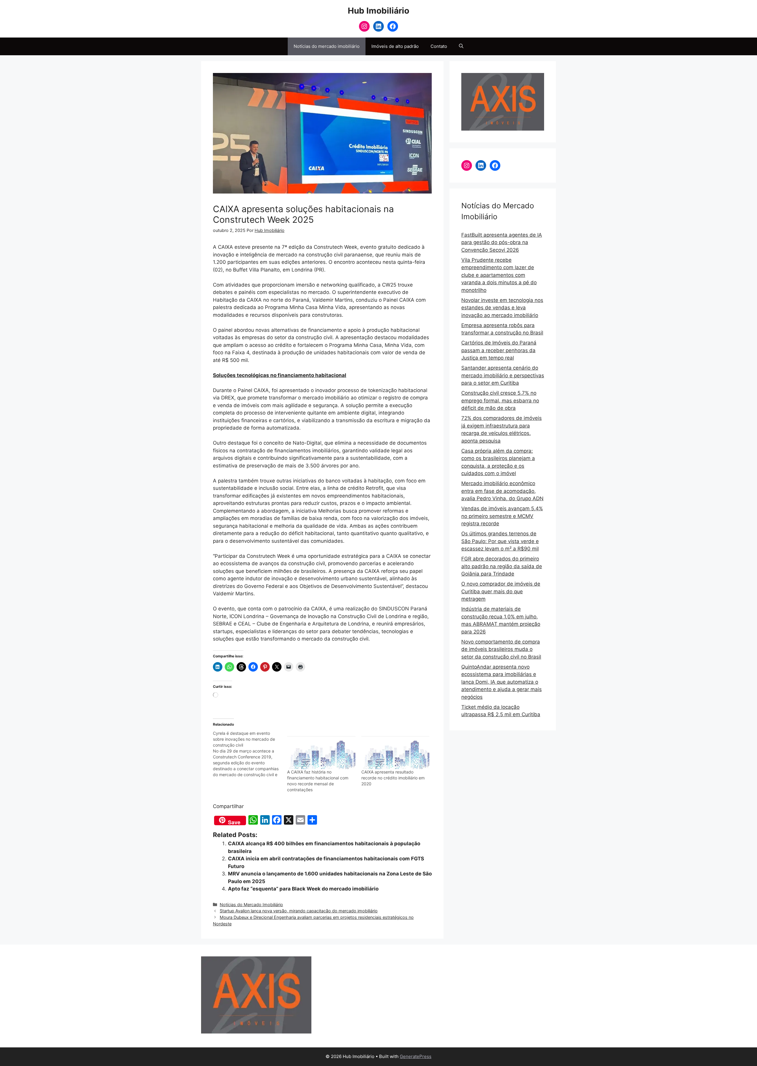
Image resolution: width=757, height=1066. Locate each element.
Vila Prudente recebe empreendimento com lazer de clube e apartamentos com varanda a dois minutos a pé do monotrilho (499, 275)
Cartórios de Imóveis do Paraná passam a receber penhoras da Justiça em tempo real (498, 350)
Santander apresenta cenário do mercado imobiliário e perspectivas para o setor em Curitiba (502, 375)
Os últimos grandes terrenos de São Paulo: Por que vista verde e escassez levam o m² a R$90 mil (500, 541)
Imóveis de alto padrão (395, 46)
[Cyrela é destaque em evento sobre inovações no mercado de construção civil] (250, 754)
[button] (461, 46)
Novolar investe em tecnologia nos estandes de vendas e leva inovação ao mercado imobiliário (502, 307)
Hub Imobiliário (378, 11)
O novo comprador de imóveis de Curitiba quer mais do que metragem (500, 591)
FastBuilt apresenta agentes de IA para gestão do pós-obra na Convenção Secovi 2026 (501, 242)
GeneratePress (415, 1056)
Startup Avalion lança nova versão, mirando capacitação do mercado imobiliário (299, 910)
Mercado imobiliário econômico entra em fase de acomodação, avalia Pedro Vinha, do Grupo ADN (502, 490)
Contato (439, 46)
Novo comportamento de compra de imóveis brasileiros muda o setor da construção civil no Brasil (501, 649)
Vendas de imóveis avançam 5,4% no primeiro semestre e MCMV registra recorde (502, 516)
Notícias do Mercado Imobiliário (251, 904)
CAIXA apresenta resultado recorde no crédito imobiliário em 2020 (393, 777)
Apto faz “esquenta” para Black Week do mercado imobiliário (303, 889)
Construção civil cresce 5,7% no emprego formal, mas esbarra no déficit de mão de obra (500, 400)
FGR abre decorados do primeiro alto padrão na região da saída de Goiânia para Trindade (501, 566)
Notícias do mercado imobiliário (327, 46)
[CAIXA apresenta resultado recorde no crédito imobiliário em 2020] (395, 749)
